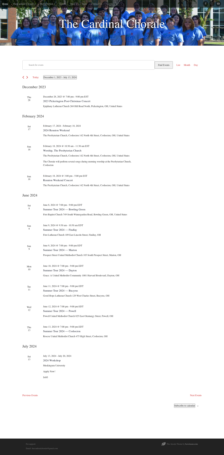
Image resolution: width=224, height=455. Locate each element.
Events (62, 3)
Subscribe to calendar (184, 405)
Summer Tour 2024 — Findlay (60, 229)
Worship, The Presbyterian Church (62, 150)
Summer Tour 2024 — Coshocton (61, 331)
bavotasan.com (191, 444)
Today (36, 77)
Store (84, 3)
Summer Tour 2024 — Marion (60, 250)
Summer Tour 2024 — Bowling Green (64, 209)
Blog (73, 3)
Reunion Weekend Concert (58, 180)
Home (5, 3)
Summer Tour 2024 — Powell (59, 311)
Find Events (163, 64)
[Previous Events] (23, 77)
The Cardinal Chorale (23, 3)
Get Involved (46, 3)
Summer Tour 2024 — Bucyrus (60, 290)
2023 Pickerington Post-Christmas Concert (66, 101)
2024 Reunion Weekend (56, 130)
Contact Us (96, 3)
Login (110, 3)
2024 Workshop (52, 360)
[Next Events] (27, 77)
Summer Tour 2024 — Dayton (60, 270)
